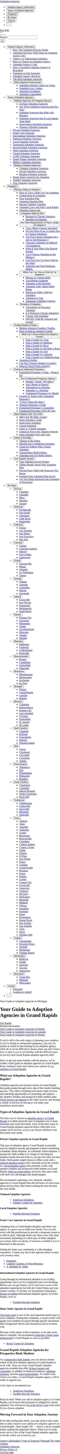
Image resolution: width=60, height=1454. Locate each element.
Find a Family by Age (37, 351)
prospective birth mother (17, 1359)
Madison (23, 980)
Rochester (24, 680)
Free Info (4, 30)
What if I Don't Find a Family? (34, 366)
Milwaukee (25, 982)
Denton (23, 853)
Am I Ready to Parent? (37, 384)
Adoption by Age (34, 298)
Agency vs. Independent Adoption (30, 58)
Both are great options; (19, 1171)
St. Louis (23, 725)
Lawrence (24, 620)
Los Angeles (25, 530)
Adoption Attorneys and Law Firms (37, 85)
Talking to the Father (29, 441)
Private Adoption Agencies (26, 130)
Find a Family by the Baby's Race (43, 348)
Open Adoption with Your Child (28, 414)
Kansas (17, 614)
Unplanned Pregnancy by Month (42, 393)
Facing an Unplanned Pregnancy (29, 369)
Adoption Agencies (10, 1)
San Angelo (25, 923)
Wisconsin (19, 974)
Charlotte (23, 731)
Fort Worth (24, 859)
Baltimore (24, 644)
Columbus (24, 587)
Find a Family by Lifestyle (39, 354)
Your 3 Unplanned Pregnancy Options (37, 378)
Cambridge (24, 662)
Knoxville (24, 809)
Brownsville (25, 838)
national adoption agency (12, 1162)
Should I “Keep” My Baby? (40, 381)
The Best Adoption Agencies (27, 79)
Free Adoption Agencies (25, 183)
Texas (17, 818)
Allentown (24, 767)
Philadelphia (25, 773)
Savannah (24, 593)
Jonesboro (24, 515)
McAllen (23, 894)
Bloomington (25, 674)
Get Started (5, 1023)
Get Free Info (7, 1452)
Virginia (17, 938)
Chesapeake (25, 941)
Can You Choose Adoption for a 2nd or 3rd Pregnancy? (42, 238)
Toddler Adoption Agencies (27, 180)
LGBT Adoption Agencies (26, 156)
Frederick (24, 647)
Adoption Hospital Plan (31, 201)
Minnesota (19, 671)
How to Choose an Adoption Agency (31, 61)
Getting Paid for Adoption (32, 195)
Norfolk (23, 947)
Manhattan (24, 623)
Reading (23, 779)
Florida (17, 560)
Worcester (24, 668)
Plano (22, 914)
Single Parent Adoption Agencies (29, 159)
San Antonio (25, 926)
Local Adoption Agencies (26, 141)
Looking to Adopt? (22, 992)
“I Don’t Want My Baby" (32, 402)
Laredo (22, 879)
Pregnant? (12, 14)
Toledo (22, 761)
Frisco (22, 862)
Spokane (23, 965)
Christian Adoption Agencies (33, 168)
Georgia (17, 578)
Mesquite (23, 899)
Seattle (22, 962)
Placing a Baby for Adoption (27, 189)
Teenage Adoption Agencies (33, 127)
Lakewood (24, 557)
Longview (24, 888)
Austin (22, 832)
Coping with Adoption (37, 316)
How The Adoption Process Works (30, 50)
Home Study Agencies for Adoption (31, 177)
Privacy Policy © (8, 1449)
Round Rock (25, 920)
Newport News (27, 944)
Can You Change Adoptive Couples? (37, 363)
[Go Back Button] (1, 34)
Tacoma (23, 967)
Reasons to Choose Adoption (40, 216)
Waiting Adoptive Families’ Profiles (37, 328)
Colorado (18, 542)
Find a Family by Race (37, 345)
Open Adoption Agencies (25, 150)
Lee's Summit (26, 713)
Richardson (25, 917)
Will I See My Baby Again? (33, 417)
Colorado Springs (28, 548)
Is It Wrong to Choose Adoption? (42, 313)
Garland (23, 864)
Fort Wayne (25, 602)
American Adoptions (23, 1199)
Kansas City (25, 617)
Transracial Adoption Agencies (28, 144)
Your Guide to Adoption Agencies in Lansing (23, 1032)
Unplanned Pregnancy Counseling (36, 407)
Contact (11, 21)
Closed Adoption (27, 425)
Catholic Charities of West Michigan (24, 1263)
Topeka (23, 635)
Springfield (24, 665)
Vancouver (24, 970)
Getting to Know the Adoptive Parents (38, 431)
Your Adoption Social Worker (34, 461)
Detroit (22, 689)
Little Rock (25, 518)
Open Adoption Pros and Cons (34, 434)
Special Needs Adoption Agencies (30, 147)
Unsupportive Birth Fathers (33, 452)
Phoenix (23, 500)
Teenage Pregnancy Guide (32, 405)
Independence (26, 707)
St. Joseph (24, 722)
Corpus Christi (26, 847)
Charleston (24, 785)
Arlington (24, 829)
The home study (8, 1315)
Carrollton (24, 841)
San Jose (23, 539)
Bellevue (23, 959)
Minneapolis (25, 677)
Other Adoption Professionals (27, 82)
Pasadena (24, 908)
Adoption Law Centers (30, 88)
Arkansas (18, 507)
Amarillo (23, 827)
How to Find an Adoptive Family (36, 331)
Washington (19, 956)
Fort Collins (25, 554)
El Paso (23, 856)
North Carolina (20, 728)
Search (3, 37)
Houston (23, 870)
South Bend (25, 611)
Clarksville (24, 806)
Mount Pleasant (27, 791)
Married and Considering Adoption (37, 443)
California (18, 525)
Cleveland (24, 755)
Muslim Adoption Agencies (33, 174)
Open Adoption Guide (30, 420)
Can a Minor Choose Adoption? (42, 228)
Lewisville (24, 885)
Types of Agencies (30, 1440)
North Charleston (28, 794)
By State (12, 17)
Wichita (23, 638)
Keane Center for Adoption (20, 1343)
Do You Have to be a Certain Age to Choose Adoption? (43, 232)
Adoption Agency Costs (25, 64)
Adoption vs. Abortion (37, 390)
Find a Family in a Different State (42, 357)
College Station (27, 844)
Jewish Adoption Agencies (32, 171)
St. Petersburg (26, 572)
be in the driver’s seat (37, 1405)
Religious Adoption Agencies (27, 165)
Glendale (23, 494)
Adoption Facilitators (29, 91)
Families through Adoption (26, 1213)
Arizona (17, 489)
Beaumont (24, 835)
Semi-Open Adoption (30, 423)
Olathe (22, 626)
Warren (23, 698)
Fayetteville (25, 509)
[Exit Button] (4, 34)
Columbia (24, 704)
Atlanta (23, 581)
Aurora (22, 545)
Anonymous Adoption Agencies (35, 124)
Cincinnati (24, 752)
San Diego (24, 533)
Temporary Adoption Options (40, 301)
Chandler (23, 491)
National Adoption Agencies (27, 138)
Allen (22, 824)
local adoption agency (15, 1165)
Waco (22, 931)
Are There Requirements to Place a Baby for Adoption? (40, 223)
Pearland (23, 911)
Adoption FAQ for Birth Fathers (35, 455)
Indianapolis (25, 608)
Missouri (18, 701)
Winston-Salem (27, 743)
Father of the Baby (22, 438)
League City (25, 882)
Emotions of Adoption (30, 304)
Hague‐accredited (9, 1293)
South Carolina (21, 782)
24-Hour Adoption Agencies (33, 103)
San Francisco (26, 536)
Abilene (23, 821)
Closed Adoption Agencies (26, 153)
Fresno (22, 527)
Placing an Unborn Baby (38, 277)
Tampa (22, 575)
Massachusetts (21, 656)
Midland (23, 902)
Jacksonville (25, 563)
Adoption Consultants (30, 94)
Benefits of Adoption (36, 219)
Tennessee (19, 800)
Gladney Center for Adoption (27, 1202)
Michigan (18, 686)
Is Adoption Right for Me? (32, 213)
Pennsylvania (20, 764)
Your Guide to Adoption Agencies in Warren (22, 1034)
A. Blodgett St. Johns (17, 1266)
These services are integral (13, 1099)
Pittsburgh (24, 776)
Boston (22, 659)
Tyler (21, 929)
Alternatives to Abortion (38, 387)
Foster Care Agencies (23, 133)
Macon (22, 590)
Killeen (23, 876)
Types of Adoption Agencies (20, 10)
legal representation (28, 1374)
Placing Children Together (32, 204)
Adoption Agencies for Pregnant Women (32, 101)
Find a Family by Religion (39, 342)
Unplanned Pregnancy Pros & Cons (37, 410)
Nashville (24, 814)
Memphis (24, 812)
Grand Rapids (26, 692)
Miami (22, 566)
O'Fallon (23, 716)
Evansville (24, 599)
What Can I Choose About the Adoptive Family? (40, 335)
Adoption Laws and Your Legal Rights (38, 207)
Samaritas (11, 1260)
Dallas (22, 850)
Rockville (24, 653)
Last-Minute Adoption (37, 280)
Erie (21, 770)
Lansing (23, 695)
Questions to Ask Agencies (26, 73)
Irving (22, 873)
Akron (22, 749)
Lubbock (23, 891)
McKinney (24, 897)
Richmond (24, 949)
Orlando (23, 569)
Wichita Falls (25, 934)
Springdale (24, 521)
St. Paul (23, 683)
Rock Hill (24, 796)
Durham (23, 734)
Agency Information (10, 1440)
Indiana (17, 596)
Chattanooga (25, 803)
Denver (23, 551)
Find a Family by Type (37, 339)
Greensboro (25, 737)
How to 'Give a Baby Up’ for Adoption (39, 192)
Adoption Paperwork (29, 210)
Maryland (18, 641)
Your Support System (24, 458)
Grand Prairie (26, 867)
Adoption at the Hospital (38, 283)
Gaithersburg (25, 650)
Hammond (24, 605)
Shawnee (23, 632)
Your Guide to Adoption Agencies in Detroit (22, 1029)
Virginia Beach (26, 952)
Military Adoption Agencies (27, 162)
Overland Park (26, 629)
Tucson (23, 503)
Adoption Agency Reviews (26, 76)
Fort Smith (24, 512)
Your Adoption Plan (29, 198)
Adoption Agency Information (21, 7)
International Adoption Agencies (29, 136)
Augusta (23, 584)
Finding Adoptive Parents (25, 325)
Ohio (16, 746)
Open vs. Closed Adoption (32, 428)
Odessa (23, 905)
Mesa (22, 497)
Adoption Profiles (28, 360)
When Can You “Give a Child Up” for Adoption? (39, 273)
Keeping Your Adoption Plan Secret (37, 476)
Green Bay (24, 977)
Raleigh (23, 740)
